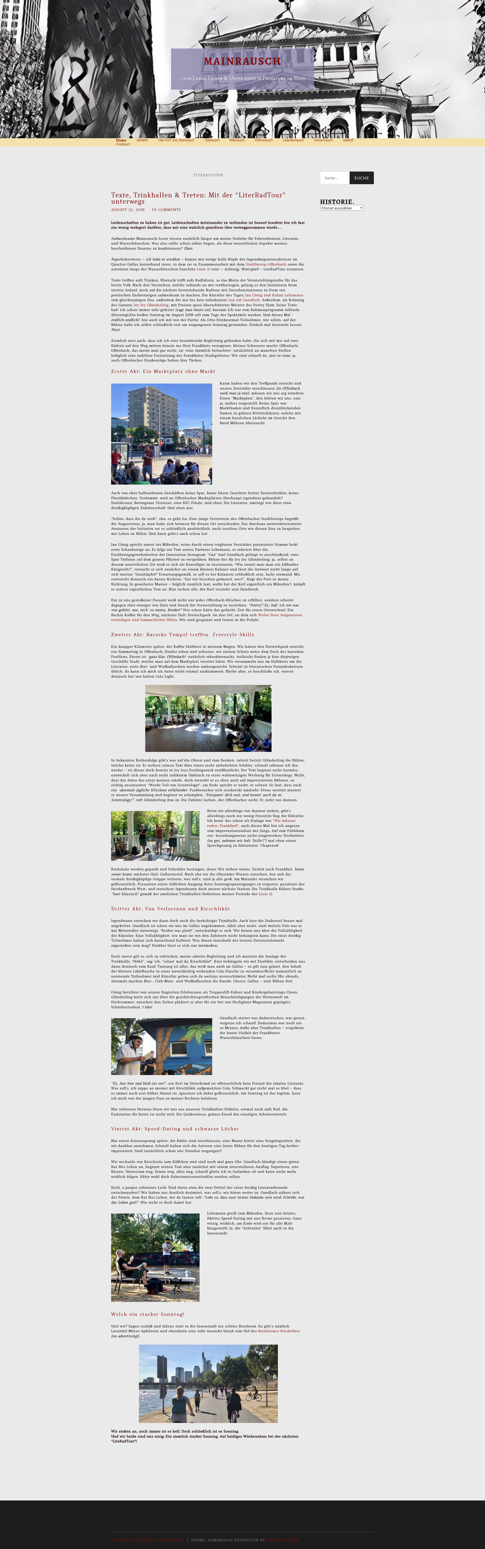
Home (121, 140)
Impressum (123, 144)
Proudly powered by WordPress (147, 1540)
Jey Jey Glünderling (151, 305)
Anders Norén (283, 1540)
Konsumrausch (323, 140)
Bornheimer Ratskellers (279, 1331)
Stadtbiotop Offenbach (266, 264)
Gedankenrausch (293, 140)
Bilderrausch (237, 140)
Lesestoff (348, 140)
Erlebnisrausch (264, 140)
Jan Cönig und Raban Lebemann (274, 295)
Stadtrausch (212, 140)
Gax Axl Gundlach (244, 300)
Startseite (142, 140)
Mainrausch (243, 61)
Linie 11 (203, 269)
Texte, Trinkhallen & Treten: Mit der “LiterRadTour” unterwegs (198, 198)
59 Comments (166, 209)
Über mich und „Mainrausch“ (176, 140)
